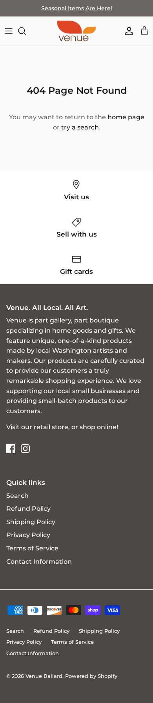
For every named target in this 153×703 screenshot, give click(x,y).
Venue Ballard (44, 676)
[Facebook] (10, 448)
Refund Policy (28, 508)
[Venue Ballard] (76, 31)
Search (17, 495)
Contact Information (39, 561)
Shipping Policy (30, 522)
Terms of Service (32, 548)
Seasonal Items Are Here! (76, 8)
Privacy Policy (28, 535)
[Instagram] (25, 448)
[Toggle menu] (8, 31)
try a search (80, 127)
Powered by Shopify (91, 676)
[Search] (26, 31)
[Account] (127, 31)
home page (125, 117)
